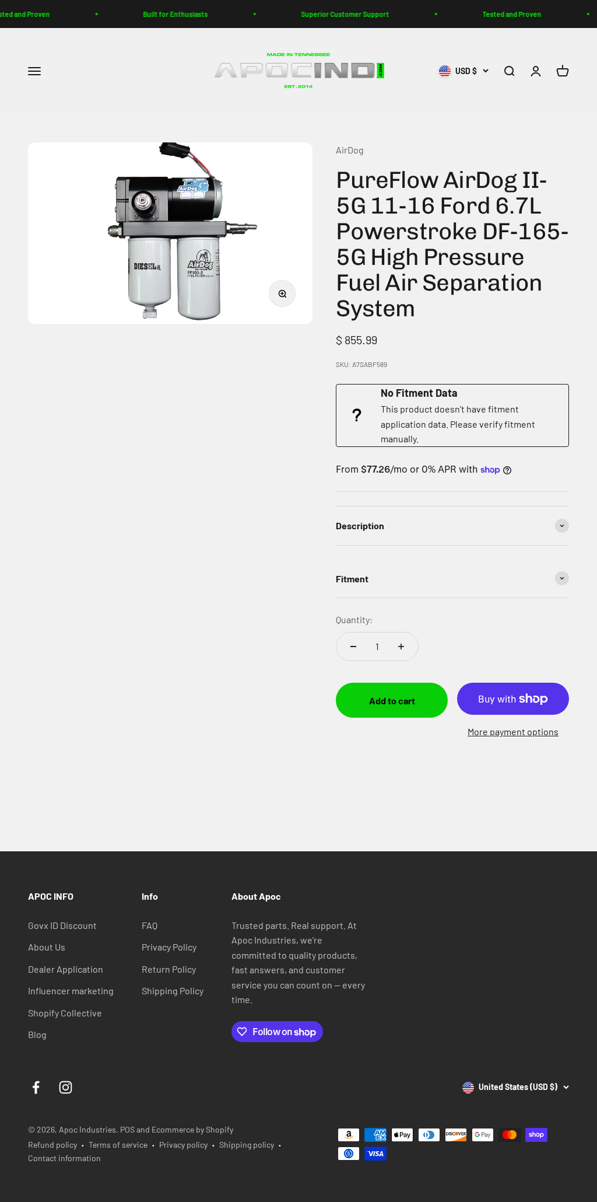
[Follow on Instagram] (65, 1087)
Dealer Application (65, 968)
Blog (37, 1034)
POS (127, 1129)
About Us (46, 946)
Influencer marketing (71, 990)
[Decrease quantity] (353, 647)
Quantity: (354, 619)
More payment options (513, 731)
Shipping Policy (172, 990)
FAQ (149, 925)
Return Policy (169, 968)
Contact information (64, 1158)
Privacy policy (183, 1144)
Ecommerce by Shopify (192, 1129)
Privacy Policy (169, 946)
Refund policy (52, 1144)
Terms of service (118, 1144)
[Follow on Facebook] (36, 1087)
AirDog (350, 149)
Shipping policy (246, 1144)
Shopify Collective (65, 1012)
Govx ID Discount (62, 925)
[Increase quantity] (401, 647)
